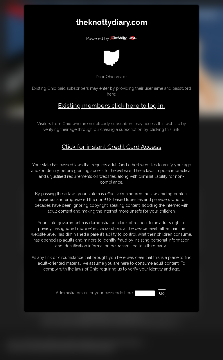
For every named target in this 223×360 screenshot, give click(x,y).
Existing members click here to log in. (111, 105)
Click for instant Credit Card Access (111, 147)
